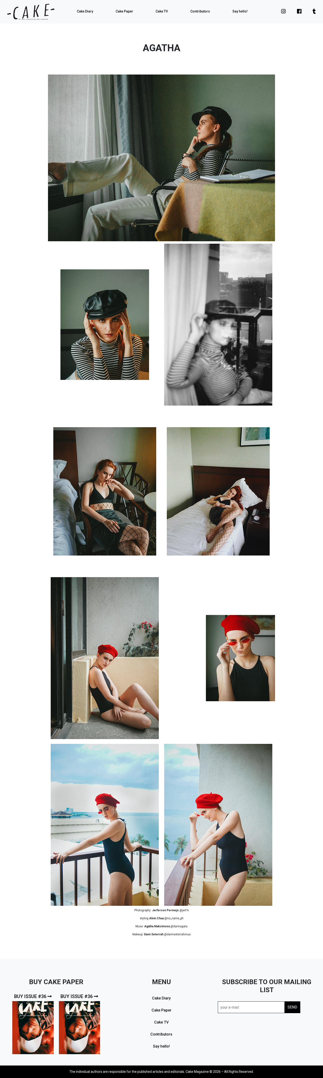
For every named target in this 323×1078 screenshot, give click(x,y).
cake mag (30, 12)
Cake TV (162, 11)
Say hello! (240, 11)
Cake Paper (124, 11)
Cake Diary (85, 11)
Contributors (200, 11)
